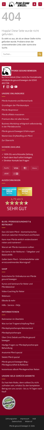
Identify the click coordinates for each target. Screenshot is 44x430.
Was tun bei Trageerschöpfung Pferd (18, 323)
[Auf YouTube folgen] (16, 87)
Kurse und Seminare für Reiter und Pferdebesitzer (17, 285)
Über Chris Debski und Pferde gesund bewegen (18, 339)
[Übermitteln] (40, 54)
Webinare (6, 296)
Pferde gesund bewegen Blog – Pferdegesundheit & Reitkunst (15, 363)
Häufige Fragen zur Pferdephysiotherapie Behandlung (20, 346)
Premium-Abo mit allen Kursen (15, 119)
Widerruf (28, 421)
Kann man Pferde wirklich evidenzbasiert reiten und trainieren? (20, 241)
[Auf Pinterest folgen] (12, 87)
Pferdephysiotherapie (11, 332)
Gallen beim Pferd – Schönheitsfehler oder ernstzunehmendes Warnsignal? (20, 261)
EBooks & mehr (8, 300)
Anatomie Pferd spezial (12, 352)
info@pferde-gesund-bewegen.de (16, 80)
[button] (4, 4)
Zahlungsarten (11, 419)
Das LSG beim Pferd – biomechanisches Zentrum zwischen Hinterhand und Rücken (21, 233)
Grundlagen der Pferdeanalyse (15, 105)
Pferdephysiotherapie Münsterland (17, 328)
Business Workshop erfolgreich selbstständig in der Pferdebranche (22, 125)
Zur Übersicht (8, 140)
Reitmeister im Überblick (13, 319)
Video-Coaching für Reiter (13, 291)
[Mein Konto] (34, 4)
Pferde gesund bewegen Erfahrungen (18, 131)
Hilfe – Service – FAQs (11, 305)
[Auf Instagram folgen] (7, 87)
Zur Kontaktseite (34, 77)
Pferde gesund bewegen (19, 426)
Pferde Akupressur (10, 110)
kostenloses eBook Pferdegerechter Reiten (20, 369)
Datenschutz (17, 421)
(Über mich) (21, 77)
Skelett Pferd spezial (11, 357)
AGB (34, 419)
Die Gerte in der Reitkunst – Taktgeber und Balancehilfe (20, 253)
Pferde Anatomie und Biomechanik (17, 100)
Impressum (24, 419)
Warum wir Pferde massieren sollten (18, 247)
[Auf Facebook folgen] (3, 87)
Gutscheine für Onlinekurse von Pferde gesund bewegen (19, 278)
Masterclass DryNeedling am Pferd (17, 136)
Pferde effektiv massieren (13, 114)
